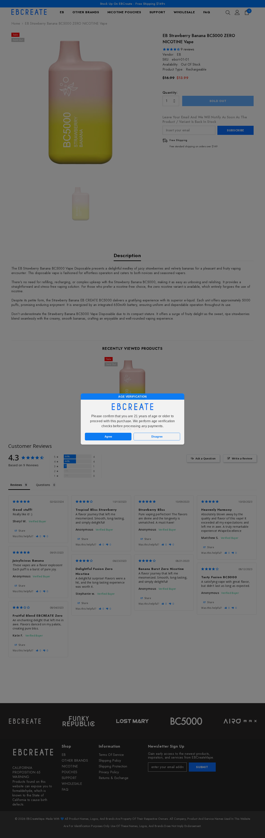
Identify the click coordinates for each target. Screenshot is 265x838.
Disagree (157, 436)
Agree (108, 436)
